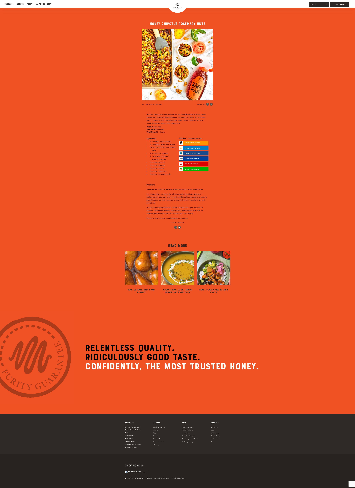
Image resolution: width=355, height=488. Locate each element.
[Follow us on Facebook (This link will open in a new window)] (176, 227)
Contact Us (214, 427)
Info (184, 423)
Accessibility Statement (162, 478)
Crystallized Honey (188, 436)
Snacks (155, 430)
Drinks (155, 433)
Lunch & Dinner (158, 439)
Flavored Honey (130, 441)
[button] (14, 4)
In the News (214, 433)
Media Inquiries (216, 439)
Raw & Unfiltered (187, 430)
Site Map (149, 478)
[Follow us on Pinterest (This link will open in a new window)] (179, 227)
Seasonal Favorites (159, 442)
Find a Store (340, 4)
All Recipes (156, 445)
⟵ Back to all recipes (152, 104)
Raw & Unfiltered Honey (132, 427)
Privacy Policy (139, 478)
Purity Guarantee (187, 427)
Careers (213, 442)
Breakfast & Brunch (159, 427)
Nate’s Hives (186, 433)
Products (9, 4)
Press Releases (215, 436)
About (29, 4)
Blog (212, 430)
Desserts (156, 436)
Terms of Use (129, 478)
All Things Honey (43, 4)
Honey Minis (129, 438)
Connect (215, 423)
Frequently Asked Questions (191, 439)
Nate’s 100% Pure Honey (165, 144)
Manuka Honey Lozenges (133, 444)
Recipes (20, 4)
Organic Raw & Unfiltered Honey (133, 431)
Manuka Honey (129, 435)
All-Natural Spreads (131, 447)
